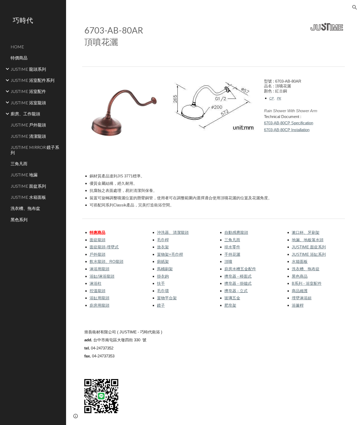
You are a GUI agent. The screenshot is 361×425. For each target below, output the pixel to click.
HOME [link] (17, 46)
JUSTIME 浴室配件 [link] (28, 91)
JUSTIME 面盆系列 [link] (28, 185)
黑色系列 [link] (19, 219)
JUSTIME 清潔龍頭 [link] (28, 136)
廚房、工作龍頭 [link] (25, 113)
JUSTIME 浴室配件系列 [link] (32, 80)
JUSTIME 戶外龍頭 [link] (28, 124)
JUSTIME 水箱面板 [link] (28, 197)
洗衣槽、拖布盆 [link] (25, 208)
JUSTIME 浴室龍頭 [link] (28, 102)
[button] (354, 7)
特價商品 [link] (19, 57)
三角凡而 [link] (19, 163)
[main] (180, 35)
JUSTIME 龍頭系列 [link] (28, 69)
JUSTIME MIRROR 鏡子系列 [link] (35, 150)
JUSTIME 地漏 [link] (24, 174)
